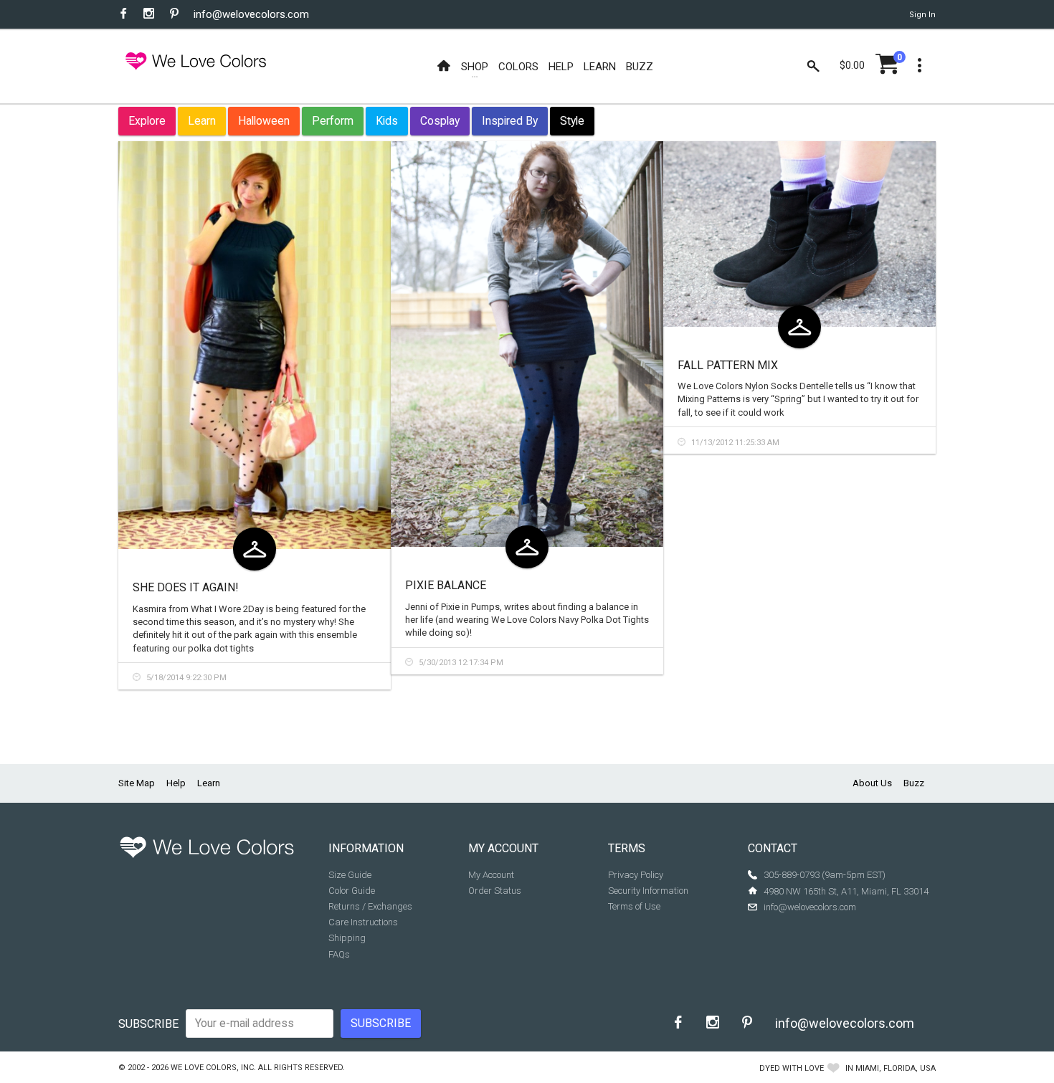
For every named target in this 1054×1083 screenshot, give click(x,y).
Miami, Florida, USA (895, 1068)
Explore (147, 121)
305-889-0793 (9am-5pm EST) (825, 874)
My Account (491, 874)
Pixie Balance (445, 585)
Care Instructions (363, 922)
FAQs (339, 954)
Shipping (347, 937)
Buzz (913, 783)
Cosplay (440, 121)
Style (572, 121)
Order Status (494, 890)
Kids (387, 121)
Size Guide (349, 874)
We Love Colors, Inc (212, 1067)
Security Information (648, 890)
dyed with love (791, 1068)
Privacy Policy (635, 874)
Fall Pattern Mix (728, 365)
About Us (872, 783)
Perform (332, 121)
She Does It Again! (186, 587)
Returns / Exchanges (370, 906)
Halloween (264, 121)
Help (176, 783)
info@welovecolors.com (251, 14)
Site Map (136, 783)
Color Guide (351, 890)
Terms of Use (634, 906)
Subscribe (148, 1024)
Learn (202, 121)
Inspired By (510, 121)
